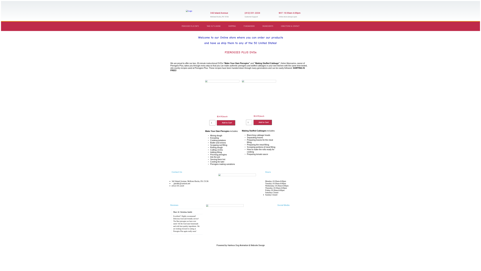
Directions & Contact (290, 26)
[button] (173, 221)
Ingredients (267, 26)
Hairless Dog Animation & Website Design (246, 245)
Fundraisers (249, 26)
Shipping (232, 26)
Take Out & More (214, 26)
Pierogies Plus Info (190, 26)
